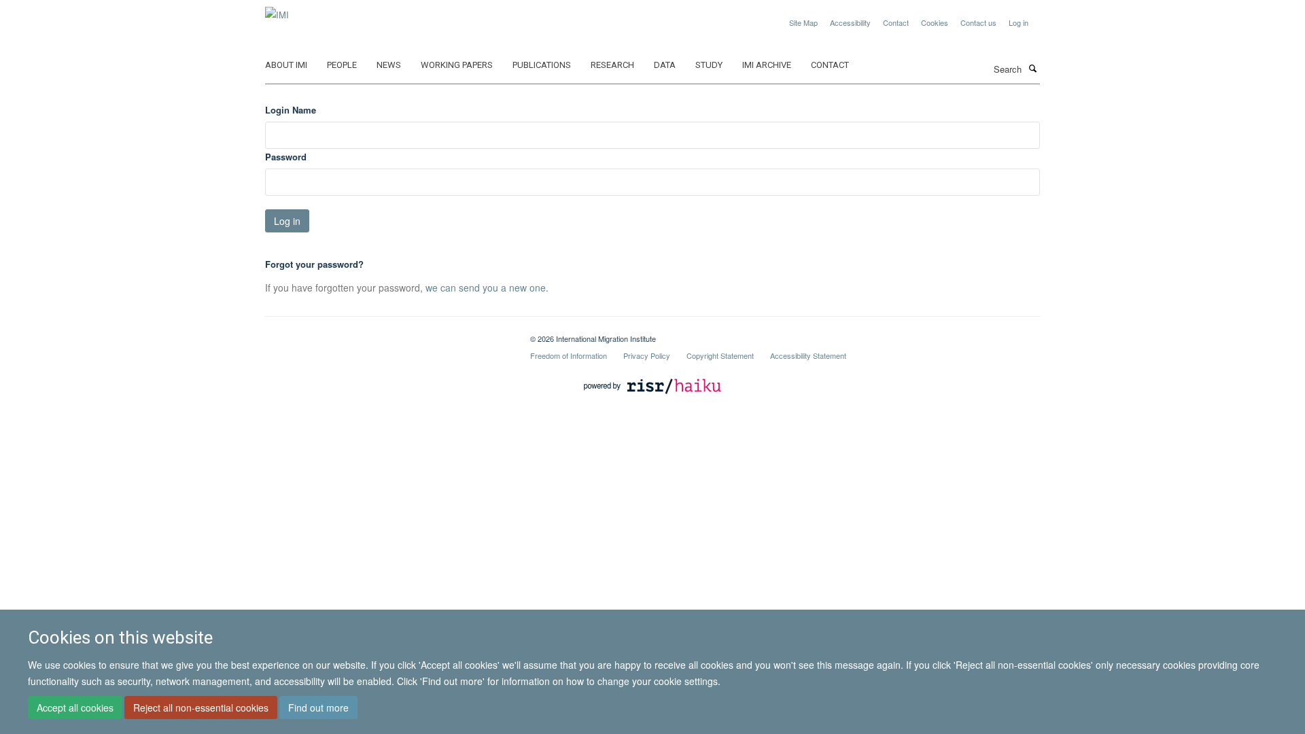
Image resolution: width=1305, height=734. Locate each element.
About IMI (286, 65)
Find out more (318, 707)
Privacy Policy (646, 355)
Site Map (803, 22)
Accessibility (850, 22)
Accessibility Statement (808, 355)
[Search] (1032, 67)
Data (665, 65)
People (342, 65)
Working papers (457, 65)
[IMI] (277, 9)
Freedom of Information (568, 355)
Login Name (290, 109)
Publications (541, 65)
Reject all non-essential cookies (200, 707)
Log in (1018, 22)
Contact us (978, 22)
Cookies (934, 22)
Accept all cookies (75, 707)
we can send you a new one (485, 287)
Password (286, 156)
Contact (896, 22)
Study (709, 65)
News (389, 65)
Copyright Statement (720, 355)
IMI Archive (766, 65)
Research (612, 65)
